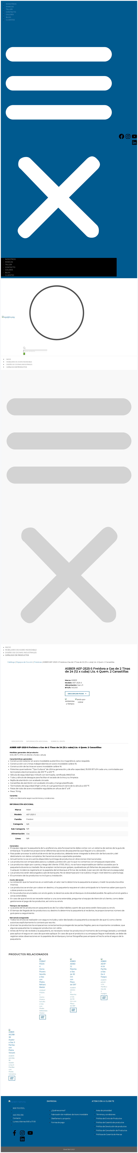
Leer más (42, 1017)
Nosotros (11, 4)
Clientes (10, 20)
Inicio (8, 359)
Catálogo (11, 662)
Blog (8, 17)
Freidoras (38, 662)
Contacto (11, 12)
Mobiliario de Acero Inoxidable (19, 362)
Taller (9, 9)
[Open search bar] (24, 348)
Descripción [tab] (17, 741)
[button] (59, 139)
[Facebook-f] (14, 1133)
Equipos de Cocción (24, 662)
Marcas (10, 7)
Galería (10, 14)
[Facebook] (121, 136)
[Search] (24, 354)
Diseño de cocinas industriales (19, 364)
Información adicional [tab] (37, 741)
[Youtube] (134, 136)
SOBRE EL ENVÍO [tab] (58, 741)
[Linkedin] (134, 142)
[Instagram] (128, 136)
